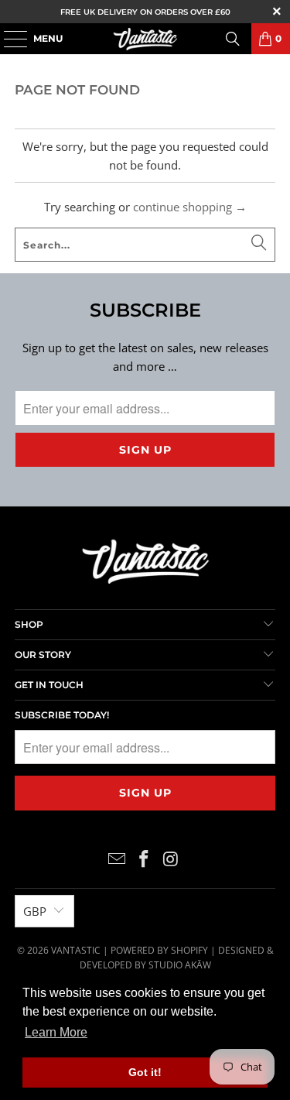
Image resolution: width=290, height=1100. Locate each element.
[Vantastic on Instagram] (171, 859)
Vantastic (76, 950)
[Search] (232, 38)
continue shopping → (190, 206)
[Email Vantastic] (117, 859)
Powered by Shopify (159, 950)
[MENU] (7, 38)
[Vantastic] (145, 38)
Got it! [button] (145, 1072)
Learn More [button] (56, 1032)
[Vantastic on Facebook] (144, 859)
